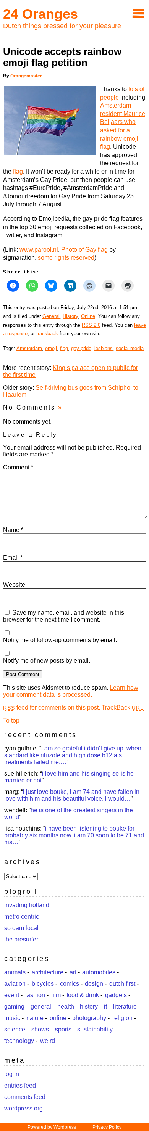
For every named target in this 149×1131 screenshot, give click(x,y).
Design (94, 983)
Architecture (47, 972)
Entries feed (20, 1085)
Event (11, 995)
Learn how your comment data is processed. (70, 691)
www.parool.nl (38, 249)
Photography (89, 1018)
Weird (47, 1041)
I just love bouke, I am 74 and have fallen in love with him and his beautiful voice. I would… (71, 795)
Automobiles (98, 972)
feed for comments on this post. (51, 707)
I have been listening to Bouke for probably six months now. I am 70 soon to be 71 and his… (74, 835)
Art (73, 972)
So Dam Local (21, 928)
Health (65, 1006)
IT (105, 1006)
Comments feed (24, 1097)
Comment (18, 467)
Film (56, 995)
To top (11, 720)
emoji (51, 348)
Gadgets (116, 995)
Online (88, 316)
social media (130, 348)
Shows (40, 1029)
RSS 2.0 (91, 325)
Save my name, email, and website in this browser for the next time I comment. (63, 616)
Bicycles (43, 983)
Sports (63, 1029)
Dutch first (122, 983)
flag (18, 171)
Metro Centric (21, 916)
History (70, 316)
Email (13, 557)
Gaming (14, 1006)
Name (13, 530)
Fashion (35, 995)
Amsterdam (29, 348)
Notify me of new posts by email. (46, 660)
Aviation (15, 983)
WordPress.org (23, 1108)
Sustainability (95, 1029)
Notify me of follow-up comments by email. (60, 640)
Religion (122, 1018)
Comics (69, 983)
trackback (47, 333)
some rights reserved (66, 257)
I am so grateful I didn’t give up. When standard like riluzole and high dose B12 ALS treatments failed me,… (72, 755)
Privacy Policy (106, 1127)
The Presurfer (21, 939)
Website (14, 585)
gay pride (81, 348)
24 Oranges (40, 14)
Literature (125, 1006)
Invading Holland (26, 905)
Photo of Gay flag (84, 249)
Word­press (64, 1127)
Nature (35, 1018)
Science (14, 1029)
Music (12, 1018)
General (51, 316)
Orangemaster (26, 76)
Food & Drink (82, 995)
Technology (19, 1041)
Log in (11, 1074)
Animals (15, 972)
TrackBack (123, 707)
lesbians (103, 348)
